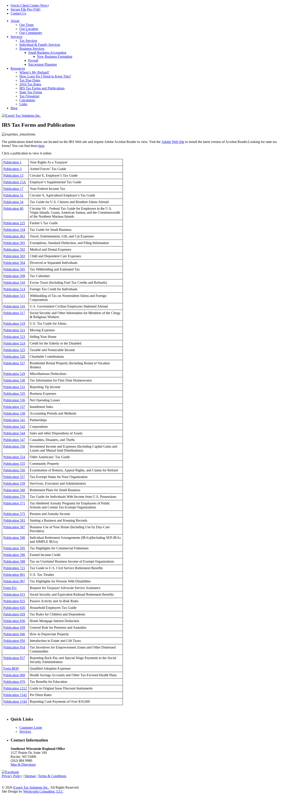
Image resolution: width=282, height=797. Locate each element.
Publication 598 (14, 561)
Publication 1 (12, 162)
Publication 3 (12, 169)
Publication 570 (14, 497)
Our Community (30, 33)
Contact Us (18, 13)
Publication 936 (14, 621)
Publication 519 (14, 323)
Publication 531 (14, 387)
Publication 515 (14, 296)
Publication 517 (14, 313)
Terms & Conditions (52, 776)
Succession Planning (42, 64)
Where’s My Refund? (34, 72)
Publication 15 (13, 175)
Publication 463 (14, 236)
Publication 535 (14, 393)
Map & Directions (23, 764)
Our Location (28, 29)
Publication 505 (14, 269)
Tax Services (28, 41)
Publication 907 (14, 581)
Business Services (31, 48)
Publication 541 (14, 420)
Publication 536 (14, 400)
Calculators (27, 100)
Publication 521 (14, 330)
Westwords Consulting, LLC (43, 791)
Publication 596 (14, 555)
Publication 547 (14, 440)
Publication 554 (14, 457)
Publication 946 (14, 634)
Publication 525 (14, 350)
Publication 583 (14, 520)
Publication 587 (14, 527)
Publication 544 (14, 433)
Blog (14, 108)
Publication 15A (14, 182)
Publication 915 (14, 594)
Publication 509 (14, 276)
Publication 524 (14, 343)
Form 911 (10, 588)
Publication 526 (14, 356)
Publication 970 (14, 682)
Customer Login (30, 727)
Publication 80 (13, 208)
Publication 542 (14, 426)
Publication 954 (14, 647)
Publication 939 (14, 627)
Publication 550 (14, 446)
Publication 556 (14, 470)
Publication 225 (14, 223)
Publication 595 (14, 548)
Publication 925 (14, 601)
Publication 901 (14, 574)
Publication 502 (14, 249)
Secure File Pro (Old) (25, 9)
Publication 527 (14, 363)
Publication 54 (13, 202)
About (15, 21)
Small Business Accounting (47, 52)
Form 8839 (11, 668)
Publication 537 (14, 407)
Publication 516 (14, 306)
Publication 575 (14, 514)
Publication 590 (14, 537)
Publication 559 (14, 483)
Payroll (33, 60)
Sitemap (30, 776)
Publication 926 (14, 608)
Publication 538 (14, 413)
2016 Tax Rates (30, 84)
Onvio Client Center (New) (30, 5)
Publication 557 (14, 477)
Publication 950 (14, 641)
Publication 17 (13, 189)
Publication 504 (14, 263)
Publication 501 (14, 243)
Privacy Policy (12, 776)
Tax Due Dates (29, 80)
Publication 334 (14, 230)
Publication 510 (14, 282)
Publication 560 (14, 490)
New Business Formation (54, 56)
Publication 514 (14, 289)
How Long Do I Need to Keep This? (45, 76)
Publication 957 (14, 658)
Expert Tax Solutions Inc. (31, 787)
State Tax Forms (30, 92)
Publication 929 (14, 614)
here (41, 146)
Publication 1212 (15, 688)
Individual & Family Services (39, 44)
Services (16, 37)
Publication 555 (14, 463)
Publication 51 (13, 195)
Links (23, 104)
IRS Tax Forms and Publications (42, 88)
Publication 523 (14, 337)
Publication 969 (14, 675)
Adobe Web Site (172, 142)
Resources (18, 68)
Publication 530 (14, 380)
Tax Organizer (29, 96)
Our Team (26, 25)
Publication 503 (14, 256)
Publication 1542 (15, 695)
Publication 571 (14, 503)
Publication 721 (14, 568)
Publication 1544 (15, 701)
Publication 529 (14, 374)
